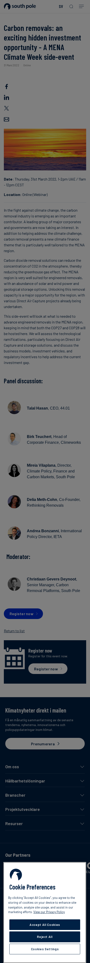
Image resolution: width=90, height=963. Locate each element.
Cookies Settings (45, 949)
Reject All (45, 937)
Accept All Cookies (45, 925)
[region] (44, 912)
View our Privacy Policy (49, 912)
